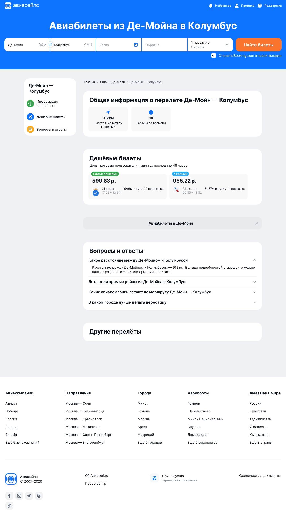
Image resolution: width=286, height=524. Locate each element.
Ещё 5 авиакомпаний (22, 442)
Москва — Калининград (84, 411)
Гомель (144, 411)
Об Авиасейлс (96, 475)
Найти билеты (259, 44)
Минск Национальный (206, 419)
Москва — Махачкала (82, 427)
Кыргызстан (259, 434)
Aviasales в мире (265, 393)
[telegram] (29, 495)
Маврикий (146, 434)
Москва (144, 419)
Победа (11, 411)
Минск (143, 403)
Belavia (11, 434)
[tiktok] (9, 505)
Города (144, 393)
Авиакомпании (19, 393)
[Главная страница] (21, 5)
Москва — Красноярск (83, 419)
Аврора (11, 427)
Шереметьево (199, 411)
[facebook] (9, 495)
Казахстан (258, 411)
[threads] (39, 495)
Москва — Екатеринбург (85, 442)
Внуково (194, 427)
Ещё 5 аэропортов (202, 442)
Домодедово (198, 434)
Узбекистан (259, 427)
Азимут (11, 403)
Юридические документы (260, 475)
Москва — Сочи (78, 403)
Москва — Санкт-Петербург (88, 434)
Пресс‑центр (95, 483)
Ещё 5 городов (150, 442)
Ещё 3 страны (261, 442)
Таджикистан (260, 419)
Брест (142, 427)
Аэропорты (198, 393)
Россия (11, 419)
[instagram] (19, 495)
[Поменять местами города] (50, 44)
